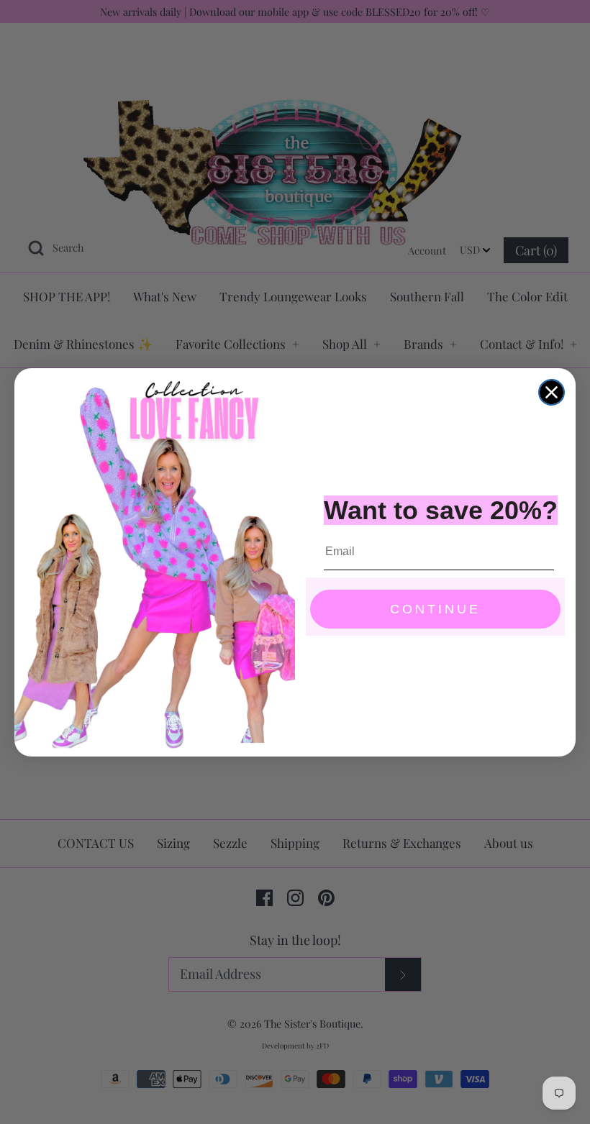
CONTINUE (435, 609)
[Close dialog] (551, 392)
